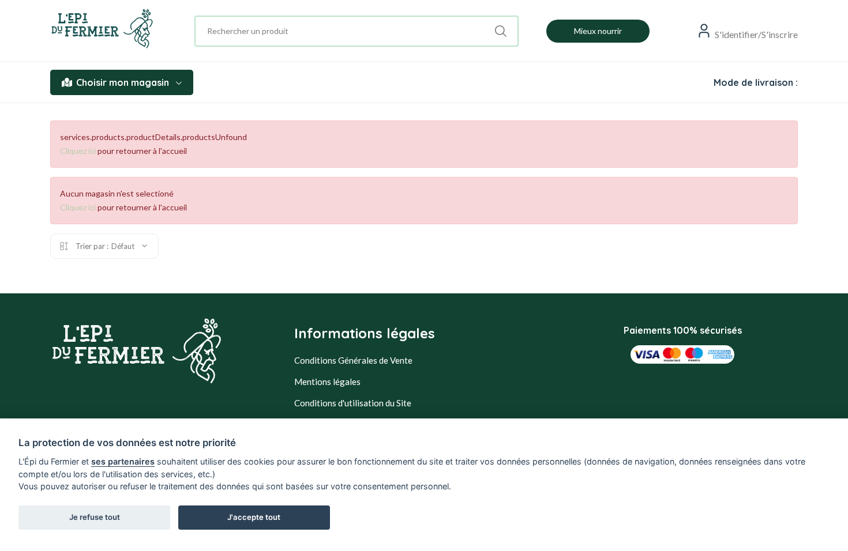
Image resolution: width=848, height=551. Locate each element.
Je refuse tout (94, 517)
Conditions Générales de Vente (353, 360)
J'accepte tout (253, 517)
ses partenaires (123, 461)
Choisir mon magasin (122, 82)
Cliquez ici (78, 151)
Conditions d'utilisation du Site (352, 403)
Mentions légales (327, 381)
